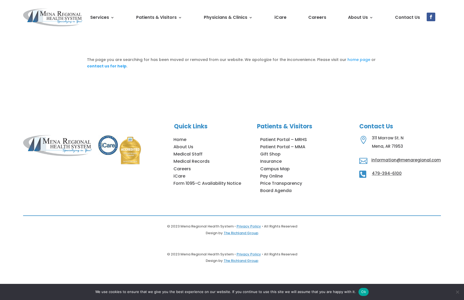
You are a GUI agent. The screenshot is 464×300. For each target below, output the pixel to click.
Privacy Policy (249, 226)
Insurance (271, 161)
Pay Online (271, 176)
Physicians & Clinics (225, 17)
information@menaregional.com (406, 160)
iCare (280, 17)
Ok (363, 292)
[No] (457, 292)
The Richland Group (241, 233)
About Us (358, 17)
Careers (317, 17)
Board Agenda (276, 190)
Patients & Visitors (156, 17)
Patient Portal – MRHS (283, 139)
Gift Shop (270, 154)
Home (179, 139)
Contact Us (407, 17)
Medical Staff (187, 154)
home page (358, 59)
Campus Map (275, 169)
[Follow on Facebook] (431, 17)
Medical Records (191, 161)
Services (99, 17)
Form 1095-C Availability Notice (207, 183)
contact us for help (106, 66)
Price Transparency (281, 183)
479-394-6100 (387, 173)
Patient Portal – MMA (282, 147)
